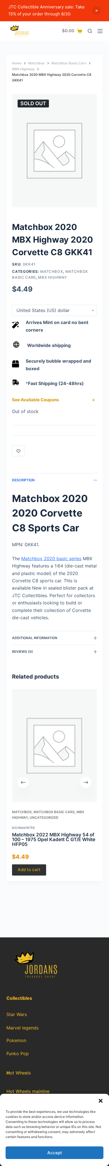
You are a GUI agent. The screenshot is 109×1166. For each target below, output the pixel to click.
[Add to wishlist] (18, 450)
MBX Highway (52, 277)
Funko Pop (17, 1053)
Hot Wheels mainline (27, 1091)
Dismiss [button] (96, 10)
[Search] (90, 31)
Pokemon (16, 1040)
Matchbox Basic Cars (54, 812)
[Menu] (100, 31)
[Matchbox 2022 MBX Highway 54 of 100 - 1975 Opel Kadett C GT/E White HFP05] (54, 745)
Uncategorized (44, 817)
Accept (54, 1152)
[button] (100, 1101)
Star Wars (16, 1014)
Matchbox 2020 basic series (51, 558)
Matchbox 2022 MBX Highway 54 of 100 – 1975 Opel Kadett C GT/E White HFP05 (53, 839)
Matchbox (51, 271)
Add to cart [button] (29, 869)
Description (23, 480)
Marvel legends (22, 1028)
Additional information (34, 638)
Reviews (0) (22, 651)
